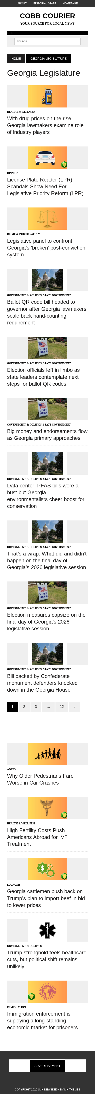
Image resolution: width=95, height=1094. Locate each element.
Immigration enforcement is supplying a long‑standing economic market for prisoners (42, 1020)
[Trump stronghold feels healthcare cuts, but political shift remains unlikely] (47, 938)
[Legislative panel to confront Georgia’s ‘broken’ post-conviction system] (47, 226)
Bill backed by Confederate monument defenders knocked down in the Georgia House (42, 683)
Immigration (16, 1007)
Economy (14, 884)
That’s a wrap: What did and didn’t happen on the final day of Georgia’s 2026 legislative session (47, 560)
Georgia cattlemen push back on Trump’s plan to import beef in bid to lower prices (46, 898)
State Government (57, 295)
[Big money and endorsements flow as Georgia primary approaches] (47, 417)
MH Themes (72, 1089)
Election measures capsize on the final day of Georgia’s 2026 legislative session (46, 621)
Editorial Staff (44, 3)
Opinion (13, 173)
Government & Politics (24, 295)
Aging (11, 769)
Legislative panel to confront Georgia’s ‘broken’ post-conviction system (46, 247)
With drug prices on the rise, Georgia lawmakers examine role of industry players (45, 125)
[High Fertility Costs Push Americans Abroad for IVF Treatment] (47, 816)
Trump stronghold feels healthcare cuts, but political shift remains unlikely (46, 959)
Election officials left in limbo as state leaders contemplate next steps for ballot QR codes (43, 377)
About (22, 3)
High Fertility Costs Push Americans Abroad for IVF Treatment (37, 837)
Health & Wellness (21, 111)
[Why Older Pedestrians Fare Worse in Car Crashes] (47, 761)
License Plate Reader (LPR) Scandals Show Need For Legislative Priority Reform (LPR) (45, 186)
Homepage (70, 3)
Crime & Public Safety (23, 234)
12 (62, 707)
